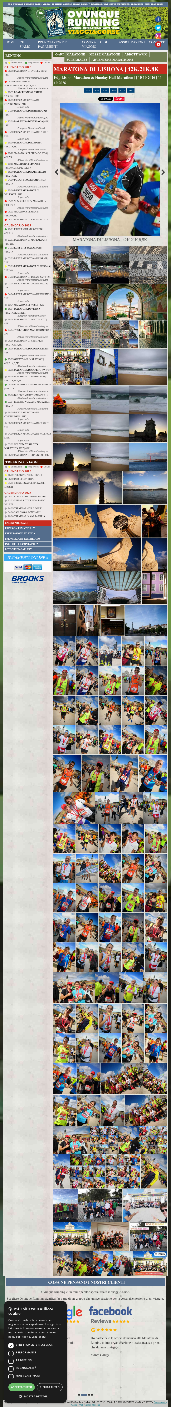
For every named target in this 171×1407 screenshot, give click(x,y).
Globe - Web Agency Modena (85, 1404)
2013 (122, 90)
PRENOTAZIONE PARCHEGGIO (22, 539)
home (10, 42)
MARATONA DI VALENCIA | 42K (31, 219)
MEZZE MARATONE (104, 54)
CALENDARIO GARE (16, 523)
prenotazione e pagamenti (52, 44)
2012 (130, 90)
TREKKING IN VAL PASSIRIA (29, 516)
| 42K (32, 370)
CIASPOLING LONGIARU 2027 (30, 496)
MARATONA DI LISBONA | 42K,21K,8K (106, 69)
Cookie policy (160, 1402)
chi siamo (25, 44)
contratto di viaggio (94, 44)
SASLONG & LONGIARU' (27, 512)
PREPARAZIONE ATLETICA (20, 533)
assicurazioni (132, 42)
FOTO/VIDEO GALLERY (18, 549)
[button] (79, 1395)
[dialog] (35, 1352)
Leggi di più (38, 1336)
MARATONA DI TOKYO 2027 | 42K (32, 277)
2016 (113, 90)
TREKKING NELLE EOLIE (28, 508)
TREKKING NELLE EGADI (28, 475)
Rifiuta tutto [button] (50, 1387)
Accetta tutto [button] (21, 1387)
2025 (88, 90)
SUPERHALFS (77, 59)
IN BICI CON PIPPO (24, 479)
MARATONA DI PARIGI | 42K (29, 305)
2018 (105, 90)
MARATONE (76, 54)
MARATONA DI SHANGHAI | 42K (31, 455)
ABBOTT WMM (135, 54)
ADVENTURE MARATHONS (112, 59)
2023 (96, 90)
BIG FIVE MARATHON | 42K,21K (31, 395)
